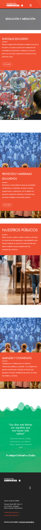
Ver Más (7, 64)
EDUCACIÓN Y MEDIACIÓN (20, 18)
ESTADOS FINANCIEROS (26, 522)
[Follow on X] (11, 488)
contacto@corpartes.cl (11, 512)
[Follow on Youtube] (17, 488)
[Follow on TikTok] (30, 488)
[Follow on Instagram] (5, 488)
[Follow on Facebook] (24, 488)
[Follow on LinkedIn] (5, 494)
